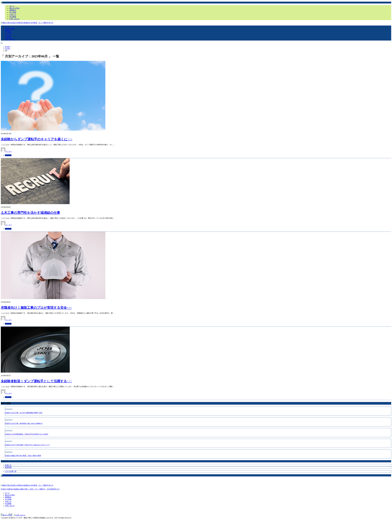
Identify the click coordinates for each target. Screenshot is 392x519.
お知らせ (13, 15)
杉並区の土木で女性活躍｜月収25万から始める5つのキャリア (27, 445)
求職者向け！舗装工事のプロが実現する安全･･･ (36, 307)
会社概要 (13, 17)
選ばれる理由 (14, 8)
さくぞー (8, 151)
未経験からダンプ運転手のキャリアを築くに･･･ (36, 139)
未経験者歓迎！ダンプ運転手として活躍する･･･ (36, 381)
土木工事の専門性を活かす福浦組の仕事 (30, 212)
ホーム (12, 6)
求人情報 (13, 12)
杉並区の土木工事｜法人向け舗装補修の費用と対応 (24, 413)
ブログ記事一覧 (10, 471)
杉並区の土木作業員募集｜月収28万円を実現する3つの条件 (26, 434)
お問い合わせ (14, 19)
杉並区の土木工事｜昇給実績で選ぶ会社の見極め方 (24, 423)
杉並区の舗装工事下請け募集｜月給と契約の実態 (23, 456)
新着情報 (8, 155)
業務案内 (13, 10)
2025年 (7, 49)
